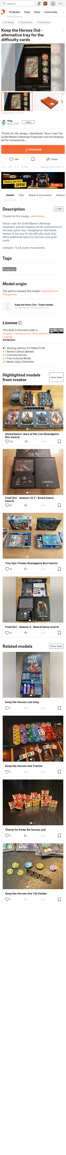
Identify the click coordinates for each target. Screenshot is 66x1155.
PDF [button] (60, 208)
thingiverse (9, 269)
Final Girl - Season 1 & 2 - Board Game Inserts (29, 499)
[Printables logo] (3, 12)
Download (34, 149)
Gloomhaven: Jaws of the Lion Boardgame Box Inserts (32, 435)
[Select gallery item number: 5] (38, 429)
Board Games (44, 22)
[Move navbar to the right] (63, 12)
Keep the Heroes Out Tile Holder (26, 893)
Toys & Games (26, 22)
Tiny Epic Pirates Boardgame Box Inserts (31, 563)
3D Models (9, 22)
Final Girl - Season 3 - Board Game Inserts (32, 626)
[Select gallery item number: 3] (33, 429)
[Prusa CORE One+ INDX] (33, 180)
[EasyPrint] (39, 3)
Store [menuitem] (27, 12)
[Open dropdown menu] (63, 30)
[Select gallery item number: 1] (27, 429)
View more (56, 377)
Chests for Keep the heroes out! (25, 829)
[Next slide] (62, 101)
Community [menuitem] (50, 12)
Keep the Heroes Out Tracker (24, 765)
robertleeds (37, 216)
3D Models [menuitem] (14, 12)
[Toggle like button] (7, 441)
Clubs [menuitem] (37, 12)
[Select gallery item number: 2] (30, 429)
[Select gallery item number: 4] (35, 429)
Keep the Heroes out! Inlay (22, 702)
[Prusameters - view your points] (45, 3)
